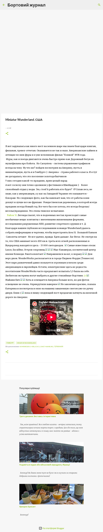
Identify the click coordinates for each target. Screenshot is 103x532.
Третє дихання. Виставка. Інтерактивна (37, 416)
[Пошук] (49, 5)
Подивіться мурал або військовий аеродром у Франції (44, 465)
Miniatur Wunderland (26, 343)
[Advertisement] (51, 92)
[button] (7, 133)
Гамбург (10, 343)
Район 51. (12, 215)
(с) (85, 275)
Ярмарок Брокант (27, 507)
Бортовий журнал (26, 4)
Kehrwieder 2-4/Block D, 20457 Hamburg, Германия (41, 347)
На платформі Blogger (53, 528)
